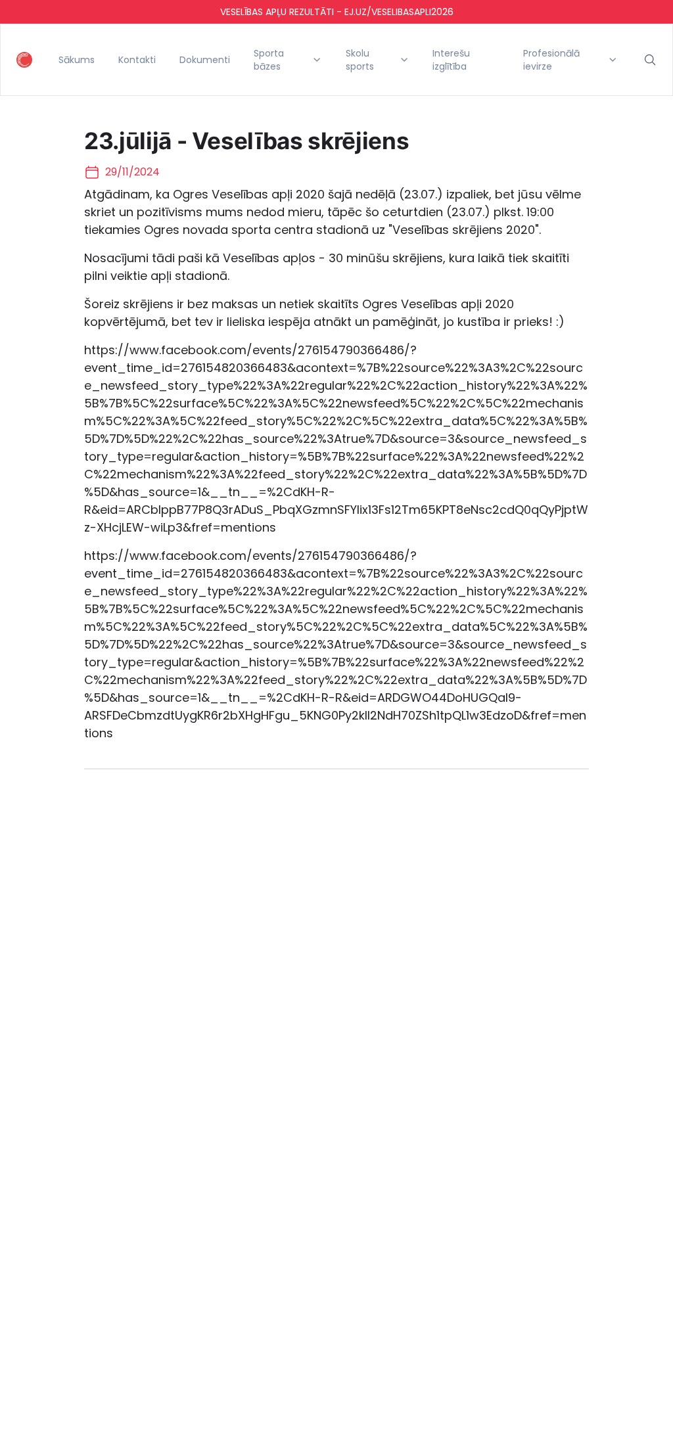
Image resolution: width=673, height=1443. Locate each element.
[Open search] (650, 60)
